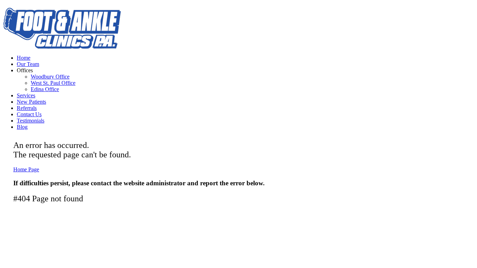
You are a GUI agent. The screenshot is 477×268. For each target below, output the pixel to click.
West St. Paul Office (53, 83)
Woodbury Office (50, 77)
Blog (22, 127)
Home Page (26, 169)
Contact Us (29, 114)
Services (26, 95)
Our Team (28, 64)
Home (23, 58)
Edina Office (45, 89)
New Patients (31, 102)
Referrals (27, 108)
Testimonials (30, 121)
